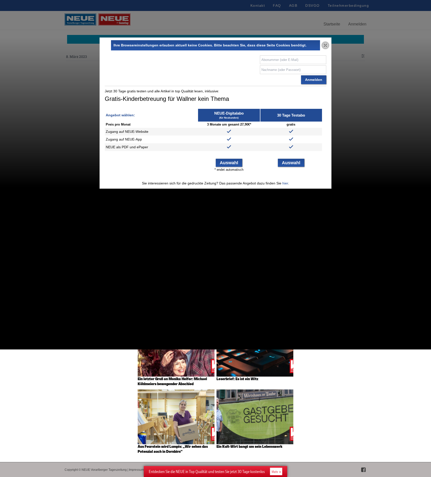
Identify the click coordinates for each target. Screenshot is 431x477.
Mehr (275, 472)
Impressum (136, 470)
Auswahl (229, 162)
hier (285, 183)
